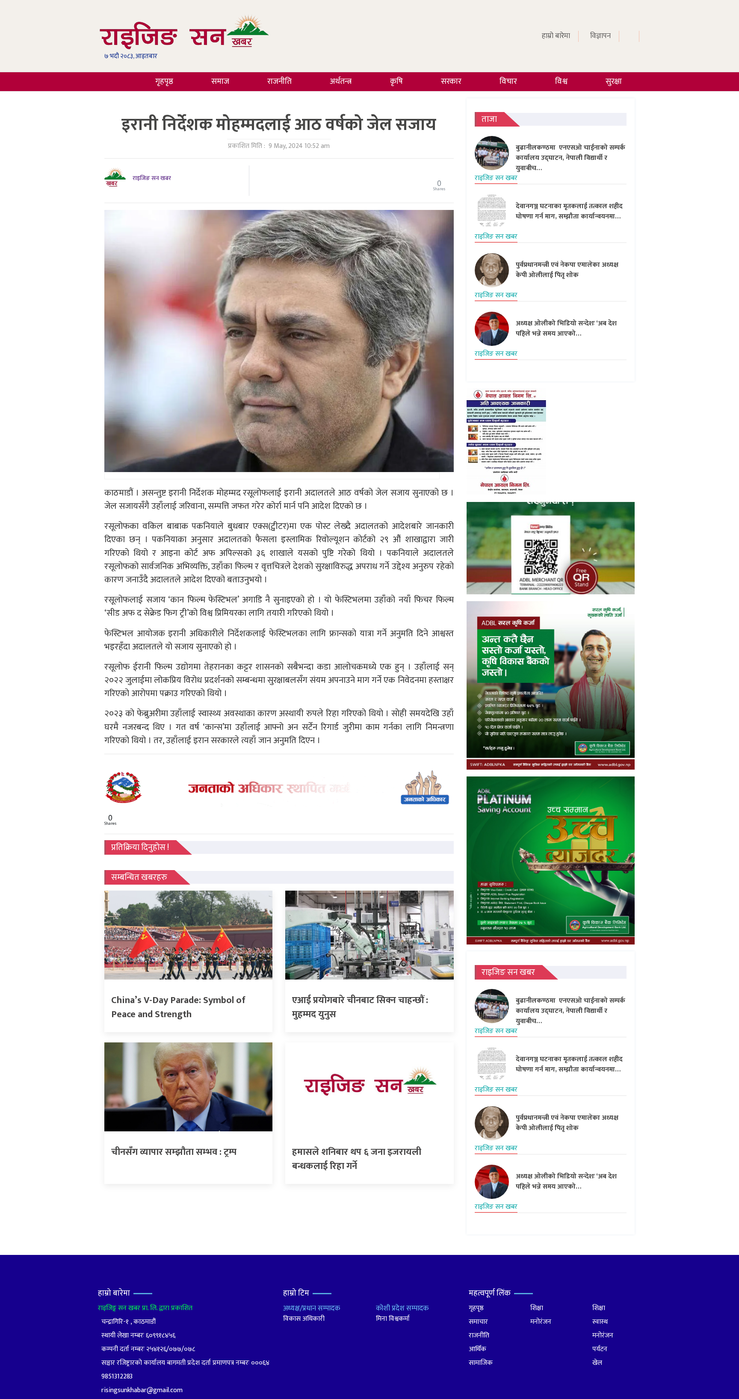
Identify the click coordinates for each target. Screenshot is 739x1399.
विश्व (561, 81)
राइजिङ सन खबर (152, 178)
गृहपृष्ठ (164, 81)
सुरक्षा (614, 81)
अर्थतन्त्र (341, 81)
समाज (220, 81)
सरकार (451, 81)
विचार (508, 81)
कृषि (396, 81)
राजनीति (279, 81)
